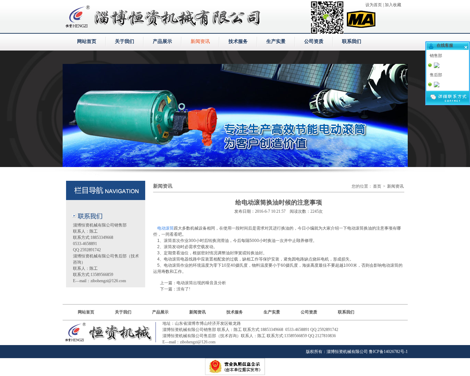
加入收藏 (393, 4)
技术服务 (238, 41)
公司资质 (313, 41)
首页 (377, 186)
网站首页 (86, 41)
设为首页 (373, 4)
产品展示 (162, 41)
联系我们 (351, 41)
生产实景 (276, 41)
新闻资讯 (200, 41)
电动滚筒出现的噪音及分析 (201, 282)
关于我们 (124, 41)
